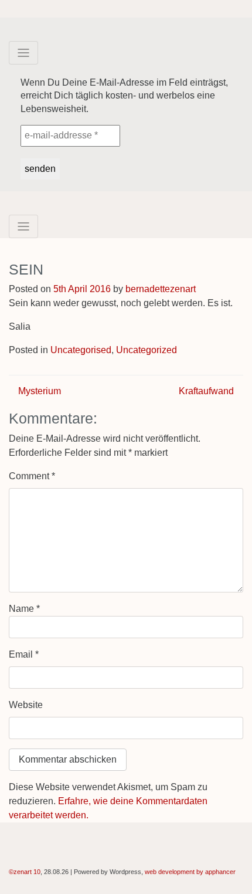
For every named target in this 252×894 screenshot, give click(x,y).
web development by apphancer (190, 871)
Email (24, 654)
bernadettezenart (160, 289)
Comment (32, 476)
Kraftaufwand (207, 391)
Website (26, 705)
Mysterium (38, 391)
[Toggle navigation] (23, 53)
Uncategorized (146, 350)
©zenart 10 (24, 871)
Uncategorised (80, 350)
